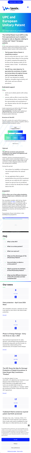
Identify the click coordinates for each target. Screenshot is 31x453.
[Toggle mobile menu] (28, 7)
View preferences (15, 447)
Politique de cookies (12, 451)
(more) (4, 315)
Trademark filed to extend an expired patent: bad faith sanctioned (15, 413)
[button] (28, 425)
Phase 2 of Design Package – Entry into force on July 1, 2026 (14, 335)
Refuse (15, 443)
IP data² (13, 201)
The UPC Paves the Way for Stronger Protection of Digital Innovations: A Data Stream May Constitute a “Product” (15, 371)
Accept (15, 439)
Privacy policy (20, 451)
